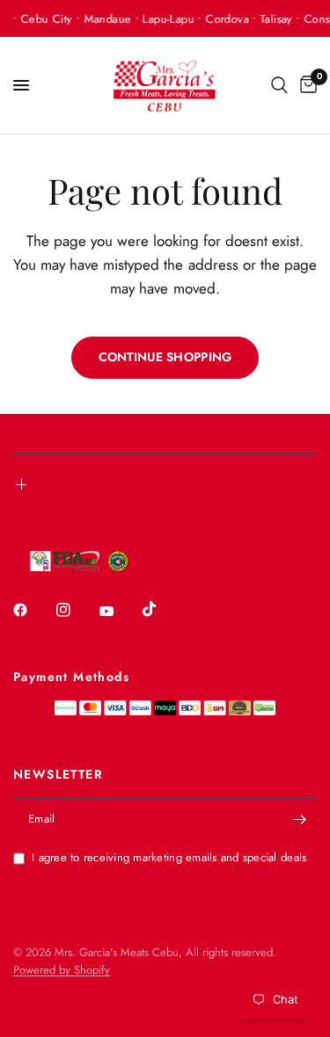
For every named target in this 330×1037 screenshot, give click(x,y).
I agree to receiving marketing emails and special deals (169, 857)
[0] (305, 85)
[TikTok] (162, 609)
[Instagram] (75, 610)
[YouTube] (118, 611)
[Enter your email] (299, 819)
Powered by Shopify (61, 969)
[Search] (279, 85)
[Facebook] (32, 610)
